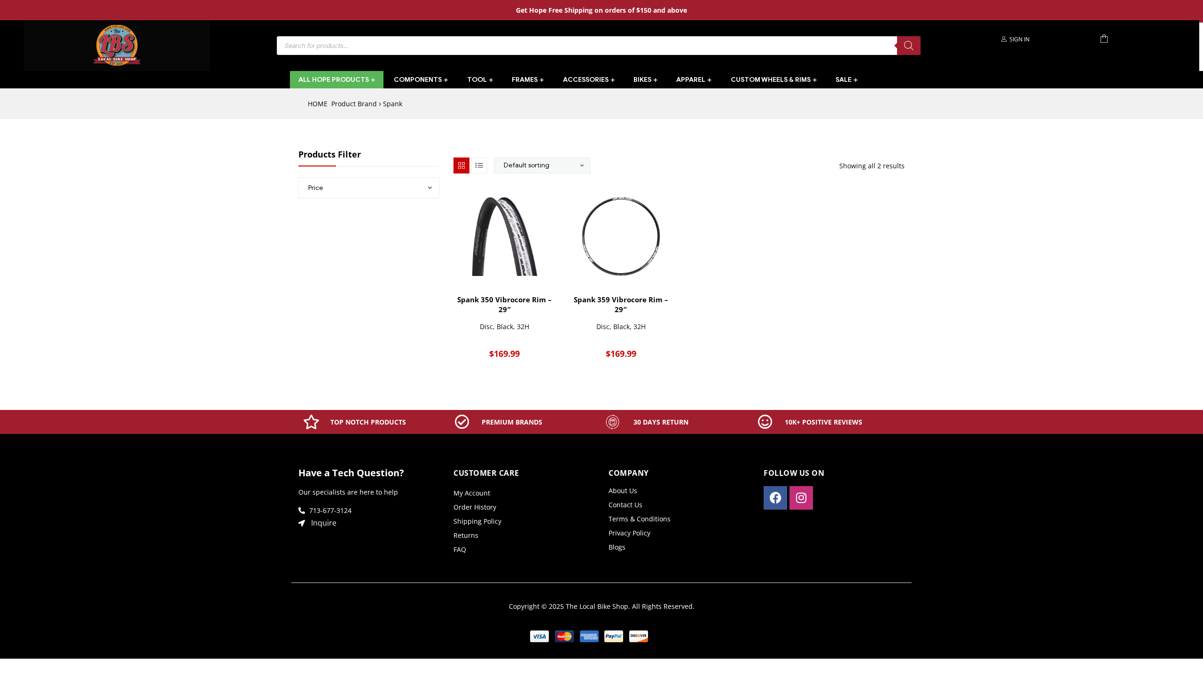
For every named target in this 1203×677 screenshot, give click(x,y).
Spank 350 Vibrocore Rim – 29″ (504, 304)
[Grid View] (461, 165)
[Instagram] (801, 498)
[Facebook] (775, 498)
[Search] (909, 45)
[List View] (479, 165)
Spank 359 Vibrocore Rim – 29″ (621, 304)
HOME (318, 103)
